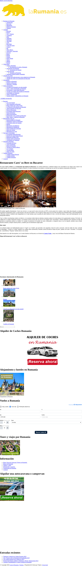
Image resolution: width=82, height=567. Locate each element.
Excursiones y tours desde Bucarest (15, 90)
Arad (7, 42)
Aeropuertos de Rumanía (12, 68)
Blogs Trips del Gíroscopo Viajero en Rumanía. (15, 462)
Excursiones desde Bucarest (13, 111)
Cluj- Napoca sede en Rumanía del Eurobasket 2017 (16, 558)
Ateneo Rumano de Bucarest (13, 108)
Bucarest (8, 31)
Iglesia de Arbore (10, 130)
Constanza (9, 35)
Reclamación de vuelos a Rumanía (18, 67)
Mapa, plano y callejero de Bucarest (15, 117)
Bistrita (8, 55)
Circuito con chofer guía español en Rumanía (17, 91)
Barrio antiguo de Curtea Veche (14, 105)
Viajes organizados (8, 85)
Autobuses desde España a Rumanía (15, 74)
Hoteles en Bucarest (11, 83)
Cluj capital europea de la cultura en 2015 (13, 559)
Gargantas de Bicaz (11, 143)
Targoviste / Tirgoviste (12, 51)
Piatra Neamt (9, 58)
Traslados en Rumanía (15, 73)
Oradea (8, 57)
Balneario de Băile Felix (12, 137)
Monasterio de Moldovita (12, 127)
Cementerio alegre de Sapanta (13, 123)
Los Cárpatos (9, 148)
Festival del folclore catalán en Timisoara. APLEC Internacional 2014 (20, 560)
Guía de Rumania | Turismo (17, 565)
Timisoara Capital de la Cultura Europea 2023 (14, 556)
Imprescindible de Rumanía (13, 120)
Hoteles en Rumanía (11, 81)
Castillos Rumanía (7, 153)
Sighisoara (9, 39)
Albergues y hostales (11, 84)
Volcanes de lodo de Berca (13, 147)
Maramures (9, 25)
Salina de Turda (10, 151)
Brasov (8, 32)
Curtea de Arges (10, 45)
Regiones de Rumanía (8, 21)
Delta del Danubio (11, 146)
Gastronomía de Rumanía (9, 468)
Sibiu (7, 37)
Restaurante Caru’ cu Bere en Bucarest (16, 115)
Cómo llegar (6, 64)
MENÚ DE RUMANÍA (6, 0)
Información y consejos (9, 467)
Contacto (5, 159)
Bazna (8, 54)
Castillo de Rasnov (11, 157)
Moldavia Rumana (11, 26)
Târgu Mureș (9, 50)
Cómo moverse (10, 71)
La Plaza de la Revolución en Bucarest (16, 107)
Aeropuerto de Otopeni (15, 70)
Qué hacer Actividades (9, 133)
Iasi (7, 48)
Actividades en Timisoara (12, 93)
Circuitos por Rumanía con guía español (16, 87)
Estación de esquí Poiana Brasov (14, 135)
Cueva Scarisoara (10, 144)
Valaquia (8, 28)
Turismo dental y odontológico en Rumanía (17, 96)
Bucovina (8, 24)
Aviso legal (45, 565)
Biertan (8, 124)
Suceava (8, 52)
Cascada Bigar (10, 150)
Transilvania (9, 22)
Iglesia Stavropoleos (11, 114)
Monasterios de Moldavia (12, 125)
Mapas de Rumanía (8, 464)
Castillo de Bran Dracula (12, 154)
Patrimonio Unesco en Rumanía (14, 121)
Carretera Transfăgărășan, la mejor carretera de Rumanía (17, 562)
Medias (8, 61)
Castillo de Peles (10, 156)
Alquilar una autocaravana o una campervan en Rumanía (20, 77)
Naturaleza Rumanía (8, 141)
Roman (8, 62)
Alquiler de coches (8, 75)
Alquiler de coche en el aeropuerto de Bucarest (18, 78)
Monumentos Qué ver (8, 118)
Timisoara (8, 38)
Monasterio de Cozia (11, 131)
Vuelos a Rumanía (11, 65)
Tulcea (8, 60)
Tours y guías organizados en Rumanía (16, 88)
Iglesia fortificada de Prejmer (13, 128)
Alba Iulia (8, 41)
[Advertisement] (6, 525)
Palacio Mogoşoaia (11, 110)
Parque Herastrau (10, 112)
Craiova (8, 47)
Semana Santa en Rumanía (13, 138)
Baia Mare (9, 44)
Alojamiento (6, 80)
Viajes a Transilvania (11, 94)
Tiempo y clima (7, 465)
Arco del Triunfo (10, 102)
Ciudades (5, 29)
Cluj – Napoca (10, 34)
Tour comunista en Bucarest (13, 104)
